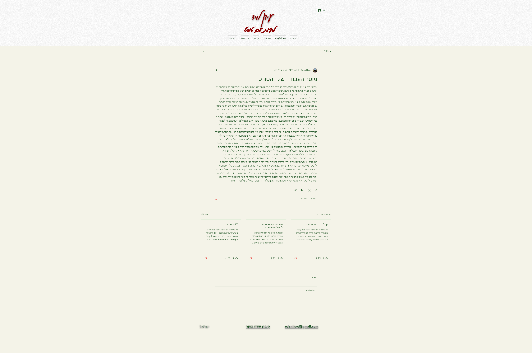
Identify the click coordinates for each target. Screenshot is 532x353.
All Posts (327, 51)
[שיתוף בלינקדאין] (302, 190)
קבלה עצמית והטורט (317, 224)
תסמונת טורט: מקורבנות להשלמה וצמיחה (270, 226)
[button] (204, 51)
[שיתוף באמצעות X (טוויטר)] (309, 190)
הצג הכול (204, 214)
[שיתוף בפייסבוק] (316, 190)
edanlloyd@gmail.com (301, 326)
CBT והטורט (231, 224)
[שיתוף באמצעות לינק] (295, 190)
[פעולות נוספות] (216, 70)
